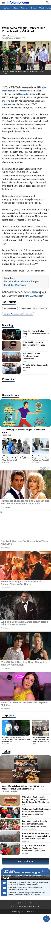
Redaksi (14, 903)
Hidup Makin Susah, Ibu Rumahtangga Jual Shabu (33, 343)
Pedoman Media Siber (24, 906)
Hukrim (15, 8)
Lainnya (45, 871)
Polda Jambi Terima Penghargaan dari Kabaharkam (31, 356)
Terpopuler (9, 715)
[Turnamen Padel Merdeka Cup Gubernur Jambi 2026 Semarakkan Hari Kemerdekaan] (16, 728)
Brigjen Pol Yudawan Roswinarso (18, 314)
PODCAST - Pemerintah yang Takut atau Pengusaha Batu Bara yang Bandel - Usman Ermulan (28, 883)
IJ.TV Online (9, 871)
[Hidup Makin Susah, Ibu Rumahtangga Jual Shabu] (11, 346)
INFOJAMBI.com (34, 295)
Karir (12, 906)
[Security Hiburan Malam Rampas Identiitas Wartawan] (11, 334)
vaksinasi (40, 308)
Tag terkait (9, 301)
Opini (41, 8)
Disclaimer (23, 903)
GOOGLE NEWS (32, 292)
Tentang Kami (34, 903)
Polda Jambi (26, 308)
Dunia (33, 8)
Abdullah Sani (10, 308)
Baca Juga (8, 325)
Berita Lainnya (25, 861)
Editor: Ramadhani (9, 36)
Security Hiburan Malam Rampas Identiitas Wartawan (35, 332)
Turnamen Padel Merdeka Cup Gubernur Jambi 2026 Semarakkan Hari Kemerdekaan (16, 739)
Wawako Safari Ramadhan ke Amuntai (35, 366)
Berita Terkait (10, 395)
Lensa (6, 8)
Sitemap (37, 906)
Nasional (24, 8)
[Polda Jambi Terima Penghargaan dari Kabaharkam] (11, 357)
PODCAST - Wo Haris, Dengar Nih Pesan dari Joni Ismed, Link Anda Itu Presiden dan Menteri (26, 894)
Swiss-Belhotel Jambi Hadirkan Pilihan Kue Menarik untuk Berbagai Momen (23, 787)
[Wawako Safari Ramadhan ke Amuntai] (11, 368)
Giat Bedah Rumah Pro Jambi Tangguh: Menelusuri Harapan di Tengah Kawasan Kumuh (22, 875)
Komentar (8, 379)
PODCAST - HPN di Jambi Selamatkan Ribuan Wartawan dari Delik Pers (25, 888)
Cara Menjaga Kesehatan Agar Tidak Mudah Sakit (23, 431)
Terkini (6, 751)
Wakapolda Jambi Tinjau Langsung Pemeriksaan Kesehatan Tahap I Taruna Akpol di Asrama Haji (16, 458)
